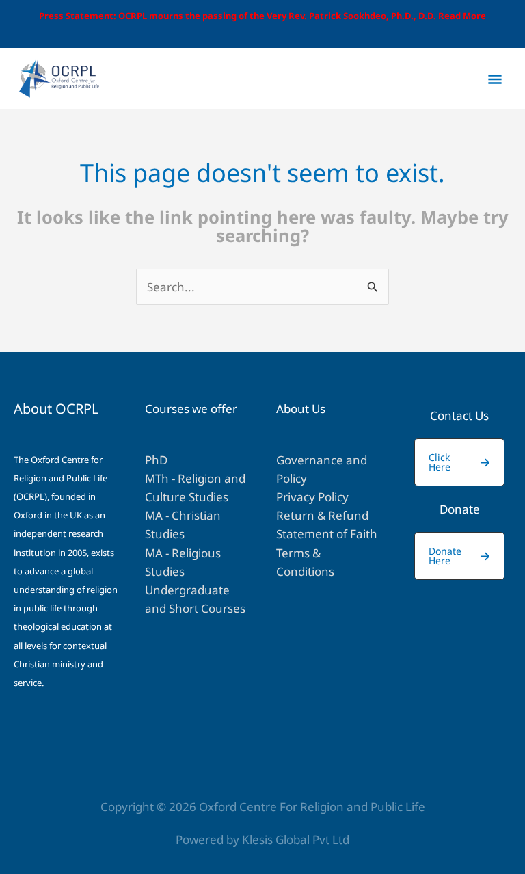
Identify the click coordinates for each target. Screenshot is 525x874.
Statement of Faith (326, 534)
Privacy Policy (312, 497)
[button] (459, 462)
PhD (156, 460)
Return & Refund (322, 515)
